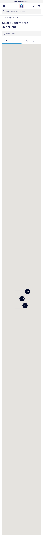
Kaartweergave (11, 41)
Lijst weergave (31, 41)
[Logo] (21, 6)
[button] (4, 6)
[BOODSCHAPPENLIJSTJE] (39, 6)
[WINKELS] (34, 6)
